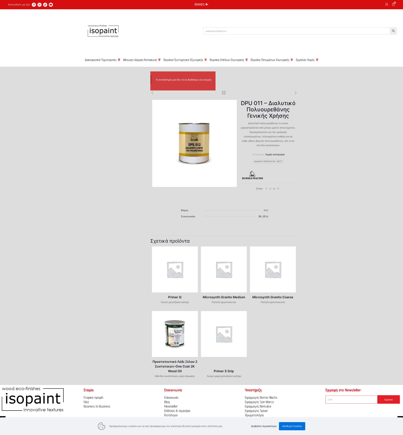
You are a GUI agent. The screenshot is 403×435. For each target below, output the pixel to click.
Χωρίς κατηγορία (275, 154)
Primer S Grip (224, 371)
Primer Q (175, 297)
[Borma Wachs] (252, 176)
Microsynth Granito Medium (224, 297)
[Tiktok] (45, 5)
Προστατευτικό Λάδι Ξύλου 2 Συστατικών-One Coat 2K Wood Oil (175, 366)
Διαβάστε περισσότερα (264, 426)
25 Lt (265, 216)
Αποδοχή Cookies (292, 426)
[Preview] (193, 257)
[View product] (193, 251)
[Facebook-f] (34, 5)
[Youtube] (51, 5)
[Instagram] (39, 5)
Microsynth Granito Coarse (272, 297)
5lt (259, 216)
